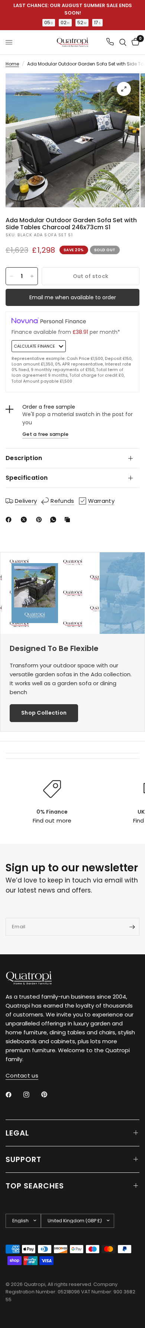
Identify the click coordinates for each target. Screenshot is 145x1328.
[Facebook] (10, 519)
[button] (44, 713)
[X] (25, 519)
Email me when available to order (72, 297)
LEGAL (17, 1133)
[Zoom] (124, 89)
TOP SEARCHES (35, 1186)
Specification (27, 477)
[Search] (123, 42)
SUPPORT (23, 1159)
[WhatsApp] (54, 519)
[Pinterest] (40, 519)
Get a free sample (45, 434)
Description (24, 458)
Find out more (52, 820)
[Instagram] (31, 1094)
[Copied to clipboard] (68, 519)
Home (12, 64)
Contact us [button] (22, 1075)
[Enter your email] (132, 927)
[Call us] (110, 42)
